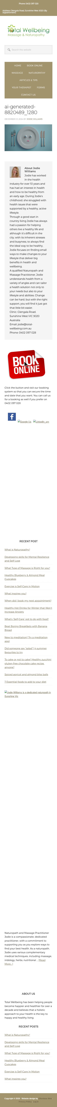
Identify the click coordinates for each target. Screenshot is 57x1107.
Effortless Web (45, 1098)
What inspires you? (15, 593)
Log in (35, 1101)
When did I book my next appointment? (28, 600)
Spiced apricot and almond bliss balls (26, 674)
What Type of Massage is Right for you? (27, 568)
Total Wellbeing (28, 30)
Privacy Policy (25, 1101)
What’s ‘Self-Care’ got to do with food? (27, 619)
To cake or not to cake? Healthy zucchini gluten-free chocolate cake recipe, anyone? (28, 663)
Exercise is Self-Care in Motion (22, 586)
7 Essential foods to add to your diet (25, 681)
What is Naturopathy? (17, 549)
